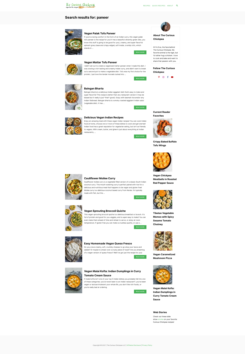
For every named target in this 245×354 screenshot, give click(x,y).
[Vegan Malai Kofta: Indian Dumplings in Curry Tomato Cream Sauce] (73, 281)
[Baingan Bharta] (73, 98)
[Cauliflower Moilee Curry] (73, 188)
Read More (141, 52)
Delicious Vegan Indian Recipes (103, 117)
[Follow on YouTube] (172, 77)
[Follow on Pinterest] (159, 77)
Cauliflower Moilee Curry (99, 178)
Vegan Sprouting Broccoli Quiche (105, 210)
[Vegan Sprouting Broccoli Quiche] (73, 219)
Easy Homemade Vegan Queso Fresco (108, 243)
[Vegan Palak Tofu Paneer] (73, 42)
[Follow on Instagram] (163, 77)
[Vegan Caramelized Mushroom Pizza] (165, 241)
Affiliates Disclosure (134, 345)
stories (160, 319)
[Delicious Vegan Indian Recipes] (73, 127)
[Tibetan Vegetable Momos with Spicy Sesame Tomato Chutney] (165, 199)
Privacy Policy (147, 345)
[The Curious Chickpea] (82, 5)
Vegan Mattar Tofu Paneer (100, 62)
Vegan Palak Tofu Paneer (99, 33)
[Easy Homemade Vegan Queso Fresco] (73, 250)
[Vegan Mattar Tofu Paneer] (73, 70)
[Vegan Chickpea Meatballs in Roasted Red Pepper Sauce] (165, 162)
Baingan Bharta (94, 88)
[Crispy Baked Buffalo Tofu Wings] (165, 128)
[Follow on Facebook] (168, 77)
